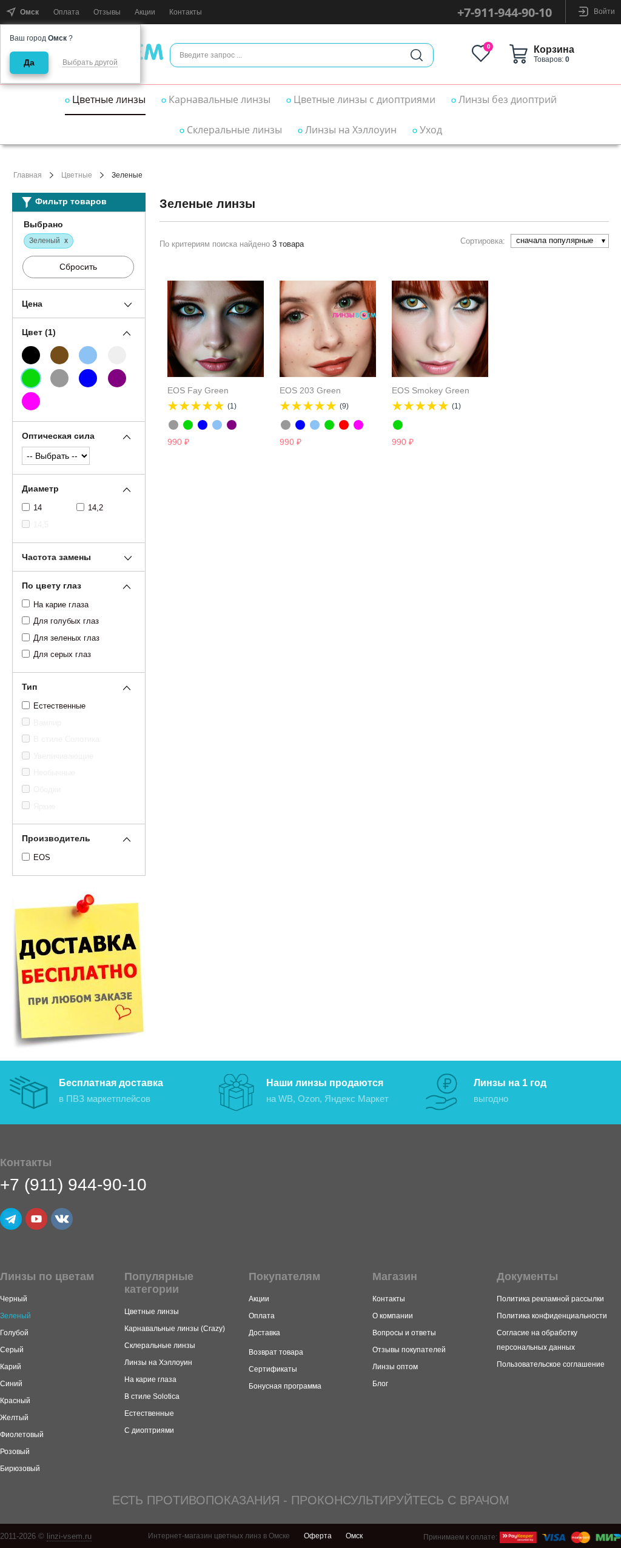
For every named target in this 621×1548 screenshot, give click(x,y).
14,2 (95, 507)
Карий (10, 1367)
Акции (145, 12)
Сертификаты (273, 1369)
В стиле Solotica (152, 1396)
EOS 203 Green (310, 390)
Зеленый (15, 1316)
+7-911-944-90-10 (504, 12)
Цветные (76, 175)
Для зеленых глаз (66, 637)
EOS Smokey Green (430, 390)
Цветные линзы (108, 99)
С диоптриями (149, 1430)
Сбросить (78, 267)
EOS (41, 857)
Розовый (15, 1451)
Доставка (264, 1333)
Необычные (54, 772)
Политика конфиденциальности (552, 1316)
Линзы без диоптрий (506, 99)
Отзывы (107, 12)
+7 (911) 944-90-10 (73, 1184)
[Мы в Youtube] (36, 1219)
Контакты (185, 12)
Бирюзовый (20, 1468)
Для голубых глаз (66, 621)
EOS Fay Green (198, 390)
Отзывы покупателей (409, 1350)
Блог (380, 1384)
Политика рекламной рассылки (550, 1299)
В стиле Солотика (66, 739)
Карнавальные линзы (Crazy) (174, 1328)
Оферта (318, 1536)
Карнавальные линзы (218, 99)
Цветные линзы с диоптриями (363, 99)
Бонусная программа (285, 1386)
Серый (12, 1350)
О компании (392, 1316)
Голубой (14, 1333)
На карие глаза (61, 604)
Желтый (14, 1417)
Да (29, 62)
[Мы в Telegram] (11, 1219)
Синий (11, 1384)
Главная (27, 175)
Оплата (66, 12)
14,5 (41, 524)
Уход (429, 129)
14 (37, 507)
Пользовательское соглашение (551, 1364)
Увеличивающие (63, 756)
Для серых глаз (62, 654)
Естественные (59, 705)
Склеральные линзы (233, 129)
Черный (13, 1299)
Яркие (44, 806)
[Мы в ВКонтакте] (62, 1219)
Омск (354, 1536)
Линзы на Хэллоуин (350, 129)
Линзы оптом (395, 1367)
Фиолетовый (22, 1434)
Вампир (47, 722)
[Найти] (417, 55)
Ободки (47, 789)
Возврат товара (276, 1352)
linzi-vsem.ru (69, 1536)
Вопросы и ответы (404, 1333)
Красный (15, 1400)
